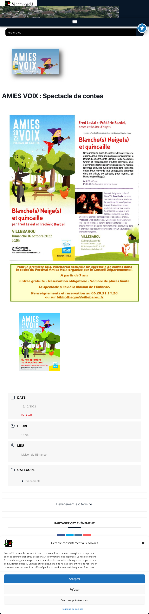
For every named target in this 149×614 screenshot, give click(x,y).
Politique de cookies (72, 608)
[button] (143, 543)
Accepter (74, 579)
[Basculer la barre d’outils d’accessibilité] (142, 28)
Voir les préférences (74, 600)
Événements (32, 481)
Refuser (74, 589)
